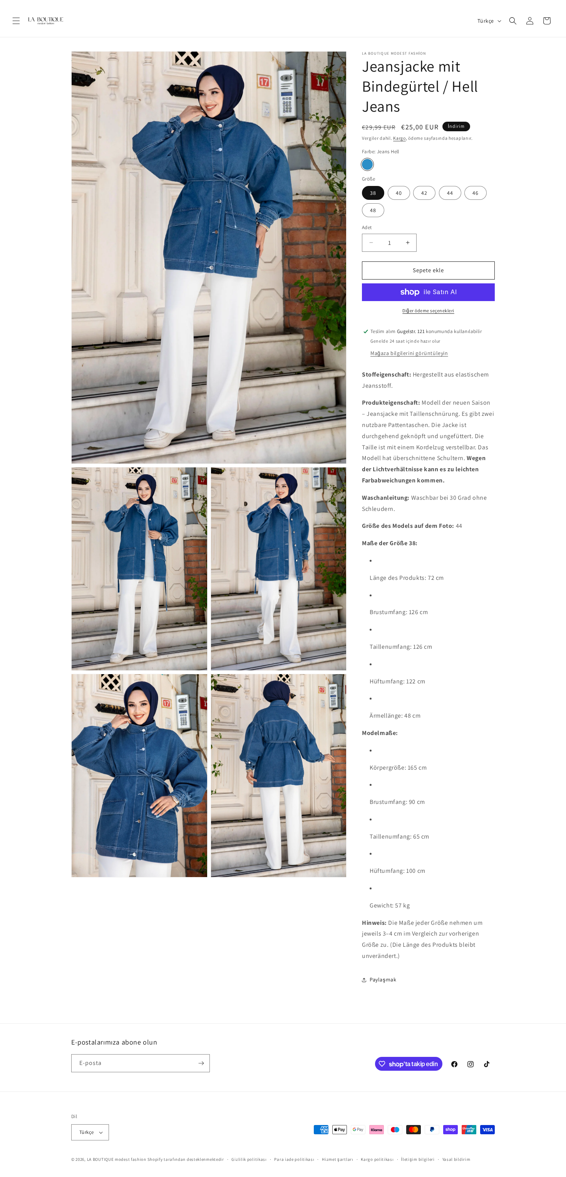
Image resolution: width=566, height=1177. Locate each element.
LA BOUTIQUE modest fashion (116, 1159)
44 (450, 192)
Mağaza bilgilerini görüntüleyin (409, 353)
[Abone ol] (201, 1063)
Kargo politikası (377, 1159)
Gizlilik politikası (248, 1159)
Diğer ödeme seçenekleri (428, 310)
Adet (367, 227)
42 (424, 192)
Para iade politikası (294, 1159)
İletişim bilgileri (418, 1159)
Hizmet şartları (337, 1159)
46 (475, 192)
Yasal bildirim (456, 1159)
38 (373, 192)
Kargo (399, 138)
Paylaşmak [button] (383, 979)
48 (373, 210)
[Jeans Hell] (367, 164)
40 (399, 192)
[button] (16, 20)
